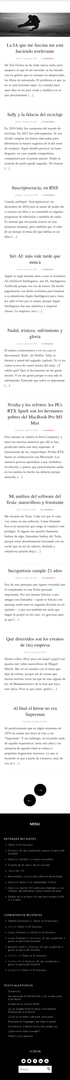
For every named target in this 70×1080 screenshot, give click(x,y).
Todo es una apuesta (20, 1036)
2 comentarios (47, 269)
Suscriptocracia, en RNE (35, 187)
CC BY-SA (35, 1051)
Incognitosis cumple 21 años (35, 570)
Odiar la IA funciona (20, 844)
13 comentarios (48, 121)
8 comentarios (49, 430)
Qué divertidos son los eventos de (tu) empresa (35, 642)
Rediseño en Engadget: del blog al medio (32, 1021)
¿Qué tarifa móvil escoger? (24, 1031)
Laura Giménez (17, 932)
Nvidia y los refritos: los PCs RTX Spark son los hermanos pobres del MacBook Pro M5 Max (35, 413)
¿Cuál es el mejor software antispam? (31, 1016)
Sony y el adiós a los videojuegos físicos (32, 882)
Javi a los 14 (16, 870)
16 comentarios (46, 509)
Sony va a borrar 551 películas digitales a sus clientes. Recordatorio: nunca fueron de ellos (36, 889)
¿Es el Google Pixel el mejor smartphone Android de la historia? (32, 1010)
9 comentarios (48, 58)
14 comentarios (48, 577)
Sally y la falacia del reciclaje (35, 114)
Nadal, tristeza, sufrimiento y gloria (35, 333)
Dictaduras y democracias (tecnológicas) (33, 1026)
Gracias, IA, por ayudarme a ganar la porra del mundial (36, 940)
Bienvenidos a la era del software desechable (35, 876)
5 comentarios (47, 343)
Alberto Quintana (18, 920)
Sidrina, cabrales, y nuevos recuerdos (31, 859)
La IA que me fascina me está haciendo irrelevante (35, 48)
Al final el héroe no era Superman (35, 711)
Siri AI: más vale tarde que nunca (35, 259)
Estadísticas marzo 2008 (23, 1004)
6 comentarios (49, 194)
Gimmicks (14, 991)
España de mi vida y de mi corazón (29, 865)
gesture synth (16, 946)
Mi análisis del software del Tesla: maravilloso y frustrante (35, 499)
